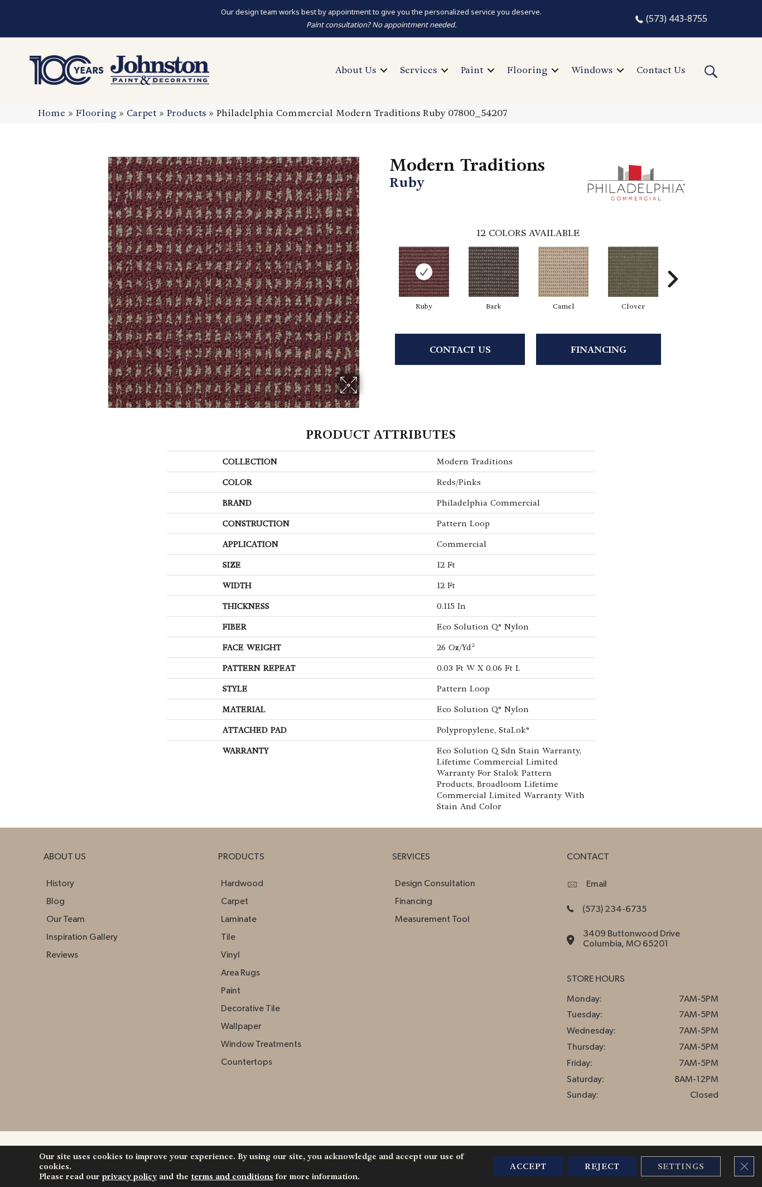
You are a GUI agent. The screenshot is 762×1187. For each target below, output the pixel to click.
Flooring (527, 70)
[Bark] (494, 272)
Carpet (141, 113)
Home (51, 113)
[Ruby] (424, 272)
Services (418, 70)
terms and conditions (232, 1176)
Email (596, 884)
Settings (681, 1166)
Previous (383, 262)
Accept (528, 1166)
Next (672, 262)
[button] (384, 70)
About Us (355, 70)
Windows (592, 70)
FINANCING (598, 349)
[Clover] (633, 272)
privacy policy (129, 1176)
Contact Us (660, 70)
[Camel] (563, 272)
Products (186, 113)
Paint (472, 70)
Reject (602, 1166)
